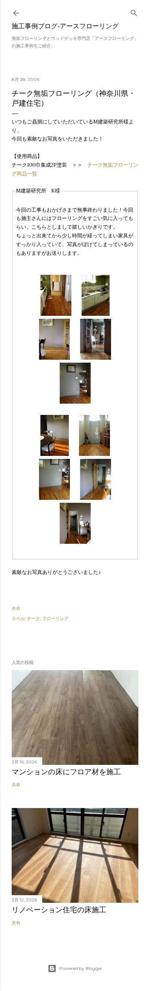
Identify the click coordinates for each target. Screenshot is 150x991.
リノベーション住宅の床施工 (59, 909)
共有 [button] (16, 608)
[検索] (134, 11)
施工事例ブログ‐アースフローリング (65, 26)
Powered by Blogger (80, 968)
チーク (33, 618)
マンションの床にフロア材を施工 (66, 771)
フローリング (55, 618)
